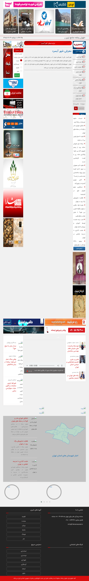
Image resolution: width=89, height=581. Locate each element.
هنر (24, 539)
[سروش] (72, 558)
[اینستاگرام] (79, 552)
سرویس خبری (78, 67)
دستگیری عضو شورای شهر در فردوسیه (79, 190)
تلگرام (17, 68)
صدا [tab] (44, 337)
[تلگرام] (58, 552)
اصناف (23, 569)
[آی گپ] (58, 558)
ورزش (23, 525)
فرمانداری (23, 555)
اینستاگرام (16, 64)
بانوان (23, 573)
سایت (17, 61)
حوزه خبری (79, 62)
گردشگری (23, 564)
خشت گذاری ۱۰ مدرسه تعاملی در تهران (79, 234)
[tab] (79, 57)
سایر (18, 71)
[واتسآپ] (72, 552)
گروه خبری (79, 57)
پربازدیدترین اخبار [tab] (76, 116)
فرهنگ (24, 534)
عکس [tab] (58, 337)
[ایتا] (79, 558)
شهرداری (23, 560)
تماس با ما (76, 104)
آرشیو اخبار (79, 248)
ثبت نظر (17, 75)
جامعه (23, 530)
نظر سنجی (18, 50)
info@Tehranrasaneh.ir (75, 524)
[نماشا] (65, 552)
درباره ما (83, 104)
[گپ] (65, 558)
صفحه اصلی (79, 52)
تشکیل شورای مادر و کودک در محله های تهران (79, 129)
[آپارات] (51, 552)
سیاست (24, 521)
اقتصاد (23, 517)
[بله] (51, 558)
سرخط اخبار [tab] (82, 116)
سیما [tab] (31, 337)
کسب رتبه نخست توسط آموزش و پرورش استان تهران (79, 223)
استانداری (23, 551)
